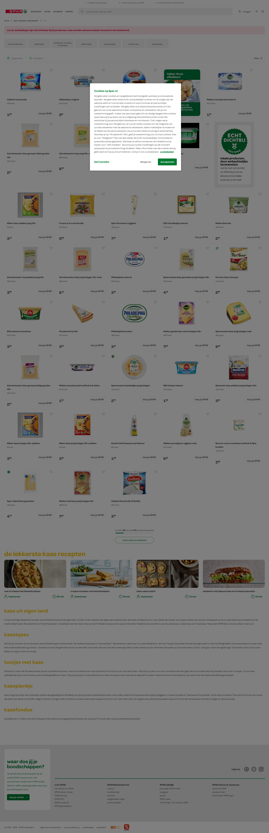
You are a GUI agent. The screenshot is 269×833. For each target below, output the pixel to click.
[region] (135, 127)
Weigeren (145, 161)
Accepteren (167, 161)
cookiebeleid (167, 151)
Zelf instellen (101, 161)
